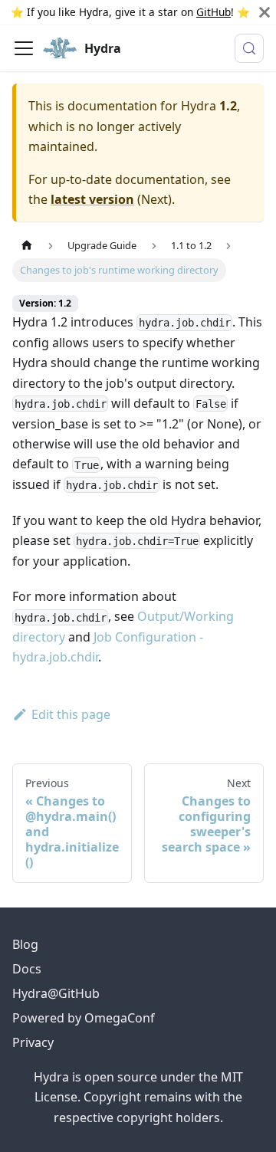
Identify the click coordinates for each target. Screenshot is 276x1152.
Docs (26, 968)
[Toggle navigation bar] (23, 48)
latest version (92, 199)
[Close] (264, 12)
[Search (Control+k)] (249, 48)
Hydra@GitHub (56, 993)
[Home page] (26, 246)
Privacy (33, 1042)
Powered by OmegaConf (83, 1017)
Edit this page (70, 714)
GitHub (213, 12)
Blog (25, 944)
